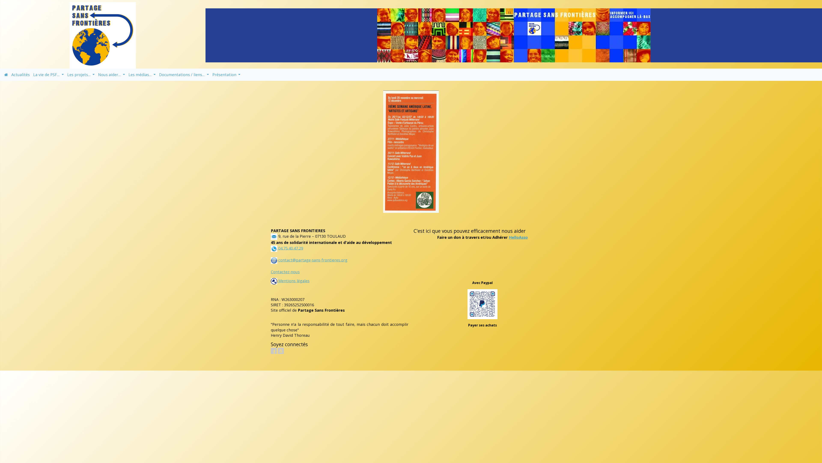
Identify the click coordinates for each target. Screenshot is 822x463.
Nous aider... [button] (110, 74)
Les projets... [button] (79, 74)
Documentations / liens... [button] (182, 74)
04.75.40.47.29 (290, 248)
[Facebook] (274, 351)
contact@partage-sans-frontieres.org (312, 260)
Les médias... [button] (140, 74)
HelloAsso (518, 237)
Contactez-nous (285, 271)
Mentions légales (293, 280)
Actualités (20, 74)
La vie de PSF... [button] (47, 74)
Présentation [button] (224, 74)
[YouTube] (281, 351)
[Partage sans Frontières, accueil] (103, 35)
